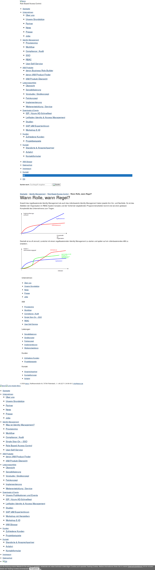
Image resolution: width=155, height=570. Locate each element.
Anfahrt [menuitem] (9, 546)
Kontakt (26, 144)
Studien (29, 121)
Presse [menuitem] (9, 413)
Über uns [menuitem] (10, 396)
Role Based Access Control (58, 194)
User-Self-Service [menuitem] (14, 449)
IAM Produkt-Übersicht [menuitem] (16, 460)
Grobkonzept (29, 337)
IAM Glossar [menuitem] (12, 524)
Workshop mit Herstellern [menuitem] (18, 516)
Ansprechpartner (30, 371)
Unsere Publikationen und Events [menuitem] (22, 495)
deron (27, 383)
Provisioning (32, 42)
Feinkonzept (32, 98)
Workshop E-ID (33, 129)
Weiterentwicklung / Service (39, 106)
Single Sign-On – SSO (33, 317)
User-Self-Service (34, 63)
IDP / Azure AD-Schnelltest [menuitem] (19, 499)
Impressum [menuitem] (7, 554)
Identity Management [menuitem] (11, 421)
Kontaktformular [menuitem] (13, 550)
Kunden (26, 134)
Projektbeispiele (33, 140)
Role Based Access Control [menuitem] (19, 445)
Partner (29, 23)
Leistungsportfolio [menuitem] (9, 464)
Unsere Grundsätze (35, 19)
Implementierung (34, 102)
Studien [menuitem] (9, 507)
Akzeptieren (34, 569)
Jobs (28, 35)
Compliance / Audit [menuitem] (15, 437)
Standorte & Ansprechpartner (40, 147)
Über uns (30, 15)
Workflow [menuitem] (10, 433)
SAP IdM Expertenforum (37, 125)
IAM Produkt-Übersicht (36, 78)
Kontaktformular (33, 155)
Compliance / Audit (35, 51)
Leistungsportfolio (29, 82)
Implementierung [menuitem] (14, 484)
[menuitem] (5, 561)
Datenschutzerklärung (135, 566)
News (28, 27)
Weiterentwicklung (31, 348)
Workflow (30, 46)
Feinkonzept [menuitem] (12, 480)
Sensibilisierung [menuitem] (13, 471)
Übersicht (30, 85)
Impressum (27, 168)
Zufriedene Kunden (35, 136)
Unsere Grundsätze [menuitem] (15, 401)
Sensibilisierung (33, 89)
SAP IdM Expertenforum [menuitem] (17, 511)
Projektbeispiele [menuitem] (13, 535)
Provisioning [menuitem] (12, 428)
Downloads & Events (31, 110)
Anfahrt (29, 151)
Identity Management (31, 40)
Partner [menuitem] (9, 405)
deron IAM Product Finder (38, 74)
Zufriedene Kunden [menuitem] (15, 531)
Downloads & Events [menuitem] (11, 492)
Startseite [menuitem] (6, 390)
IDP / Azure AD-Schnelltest (39, 113)
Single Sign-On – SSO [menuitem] (16, 441)
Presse (29, 31)
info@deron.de (78, 383)
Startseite (26, 8)
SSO (28, 55)
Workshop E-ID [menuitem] (13, 520)
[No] (40, 569)
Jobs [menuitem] (8, 417)
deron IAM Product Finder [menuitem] (18, 456)
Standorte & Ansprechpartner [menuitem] (20, 542)
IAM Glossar (27, 161)
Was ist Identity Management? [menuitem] (20, 424)
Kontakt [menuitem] (6, 539)
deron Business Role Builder (39, 70)
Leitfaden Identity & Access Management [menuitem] (25, 503)
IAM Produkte (28, 67)
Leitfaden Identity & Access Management (45, 117)
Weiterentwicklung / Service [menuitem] (19, 488)
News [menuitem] (8, 409)
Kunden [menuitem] (6, 528)
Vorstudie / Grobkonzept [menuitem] (17, 475)
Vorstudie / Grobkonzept (37, 93)
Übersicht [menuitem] (10, 467)
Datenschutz (27, 165)
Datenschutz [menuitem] (7, 558)
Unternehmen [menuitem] (8, 394)
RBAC (28, 59)
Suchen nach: (24, 184)
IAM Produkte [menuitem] (8, 453)
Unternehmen (28, 12)
